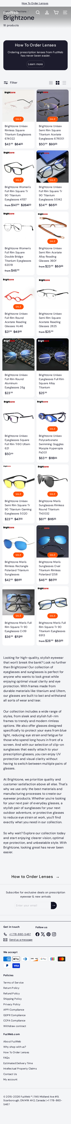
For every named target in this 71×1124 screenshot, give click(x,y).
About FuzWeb (12, 1041)
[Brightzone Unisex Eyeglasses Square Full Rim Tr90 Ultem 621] (18, 428)
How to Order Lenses (35, 876)
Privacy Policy (11, 1004)
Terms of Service (13, 982)
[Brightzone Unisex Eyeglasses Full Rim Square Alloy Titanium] (52, 367)
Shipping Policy (12, 998)
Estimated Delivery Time (18, 1063)
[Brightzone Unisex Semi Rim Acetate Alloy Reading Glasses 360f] (52, 241)
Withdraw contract (14, 1026)
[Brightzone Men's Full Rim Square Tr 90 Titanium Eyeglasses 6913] (52, 616)
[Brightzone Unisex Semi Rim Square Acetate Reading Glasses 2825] (52, 306)
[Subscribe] (54, 905)
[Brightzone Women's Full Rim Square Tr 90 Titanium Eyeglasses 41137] (18, 180)
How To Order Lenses (16, 1052)
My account (10, 1079)
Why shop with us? (14, 1047)
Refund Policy (11, 993)
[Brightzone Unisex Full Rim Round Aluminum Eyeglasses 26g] (18, 367)
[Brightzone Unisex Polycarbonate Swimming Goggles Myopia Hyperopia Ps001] (52, 430)
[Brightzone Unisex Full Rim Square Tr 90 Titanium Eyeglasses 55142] (52, 179)
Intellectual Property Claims (20, 1068)
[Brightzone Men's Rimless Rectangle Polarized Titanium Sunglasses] (18, 554)
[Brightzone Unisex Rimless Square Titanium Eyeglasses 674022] (18, 119)
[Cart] (56, 12)
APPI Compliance (13, 1009)
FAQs (6, 1057)
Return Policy (11, 988)
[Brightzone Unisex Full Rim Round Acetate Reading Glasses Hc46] (18, 306)
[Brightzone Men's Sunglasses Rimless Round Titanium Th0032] (52, 493)
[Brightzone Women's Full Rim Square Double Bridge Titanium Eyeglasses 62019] (18, 243)
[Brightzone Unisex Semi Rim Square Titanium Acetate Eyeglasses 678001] (52, 119)
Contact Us (10, 1074)
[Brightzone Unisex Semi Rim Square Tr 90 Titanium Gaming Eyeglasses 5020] (18, 493)
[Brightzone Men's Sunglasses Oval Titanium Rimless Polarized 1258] (52, 554)
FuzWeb (11, 12)
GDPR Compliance (14, 1015)
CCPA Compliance (14, 1020)
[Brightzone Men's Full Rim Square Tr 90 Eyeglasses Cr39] (18, 613)
